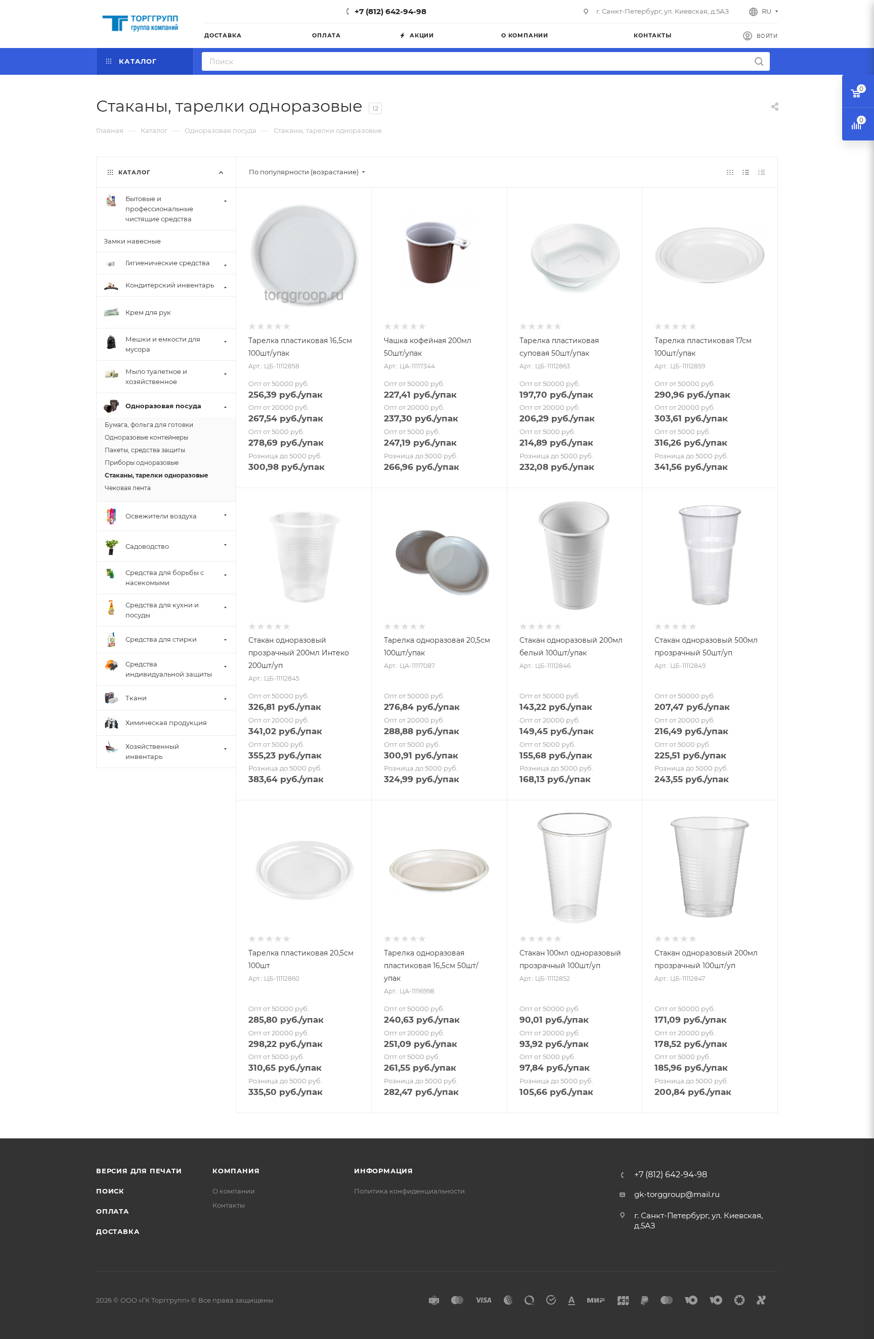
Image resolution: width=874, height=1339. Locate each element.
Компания (235, 1171)
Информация (383, 1171)
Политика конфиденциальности (409, 1191)
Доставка (117, 1231)
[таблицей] (761, 172)
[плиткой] (730, 172)
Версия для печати (139, 1171)
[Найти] (759, 61)
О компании (233, 1191)
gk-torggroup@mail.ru (677, 1194)
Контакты (228, 1205)
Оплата (112, 1211)
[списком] (746, 172)
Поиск (110, 1191)
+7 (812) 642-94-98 (390, 11)
